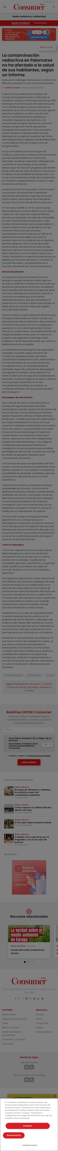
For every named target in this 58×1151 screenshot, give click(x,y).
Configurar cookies (29, 1145)
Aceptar (27, 1125)
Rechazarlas (14, 1135)
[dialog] (29, 1124)
